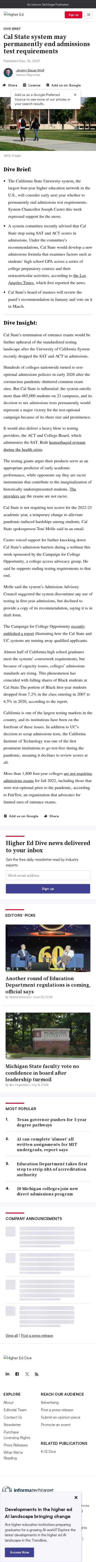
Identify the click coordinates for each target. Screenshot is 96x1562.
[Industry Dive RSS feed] (36, 1374)
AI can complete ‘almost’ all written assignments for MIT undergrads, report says (47, 1144)
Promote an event (55, 1424)
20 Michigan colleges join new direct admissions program (47, 1191)
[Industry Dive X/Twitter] (27, 1374)
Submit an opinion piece (60, 1417)
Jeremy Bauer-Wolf (30, 70)
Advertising (50, 1402)
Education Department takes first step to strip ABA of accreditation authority (52, 1169)
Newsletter (12, 1424)
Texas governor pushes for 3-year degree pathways (52, 1122)
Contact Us (12, 1417)
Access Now (19, 1552)
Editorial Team (15, 1409)
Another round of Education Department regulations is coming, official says (47, 985)
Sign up (74, 14)
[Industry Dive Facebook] (17, 1374)
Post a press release (37, 1335)
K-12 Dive (48, 1451)
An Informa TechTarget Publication (48, 4)
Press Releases (15, 1445)
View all (12, 1335)
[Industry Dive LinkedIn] (7, 1374)
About (8, 1402)
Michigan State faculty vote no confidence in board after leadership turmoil (42, 1073)
